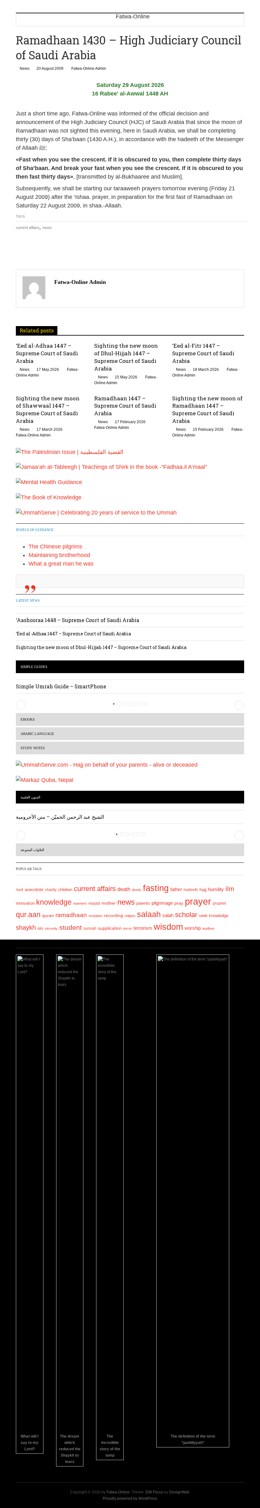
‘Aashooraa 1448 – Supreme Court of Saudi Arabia (77, 620)
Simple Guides (34, 667)
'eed (19, 890)
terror (127, 928)
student (70, 927)
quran (48, 915)
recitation (95, 916)
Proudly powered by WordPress (130, 1498)
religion (130, 916)
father (176, 889)
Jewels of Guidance (35, 530)
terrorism (142, 928)
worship (193, 928)
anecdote (34, 889)
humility (216, 889)
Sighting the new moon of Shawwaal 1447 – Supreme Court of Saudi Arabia (48, 409)
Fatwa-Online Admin (88, 68)
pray (178, 903)
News (24, 68)
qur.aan (28, 914)
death (123, 889)
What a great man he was (61, 564)
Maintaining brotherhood (59, 555)
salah (167, 915)
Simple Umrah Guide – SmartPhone (61, 686)
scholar (186, 915)
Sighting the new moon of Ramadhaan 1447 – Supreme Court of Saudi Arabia (207, 409)
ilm (229, 888)
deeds (136, 890)
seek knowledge (213, 915)
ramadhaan (71, 914)
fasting (156, 888)
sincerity (51, 928)
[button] (20, 705)
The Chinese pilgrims (55, 546)
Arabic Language (37, 734)
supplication (110, 928)
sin (40, 928)
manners (80, 903)
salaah (149, 914)
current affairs (27, 228)
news (47, 228)
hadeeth (191, 890)
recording (113, 915)
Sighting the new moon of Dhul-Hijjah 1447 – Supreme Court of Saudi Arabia (126, 357)
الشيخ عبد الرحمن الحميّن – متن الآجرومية (60, 816)
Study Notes (33, 748)
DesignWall (179, 1492)
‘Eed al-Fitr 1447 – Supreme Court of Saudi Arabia (203, 353)
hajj (202, 889)
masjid (94, 903)
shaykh (26, 927)
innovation (25, 903)
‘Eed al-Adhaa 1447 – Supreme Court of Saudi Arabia (47, 353)
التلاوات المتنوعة (32, 850)
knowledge (54, 902)
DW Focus (154, 1492)
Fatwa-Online (118, 1492)
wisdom (168, 927)
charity (50, 890)
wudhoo (208, 928)
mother (108, 903)
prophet (219, 903)
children (65, 890)
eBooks (28, 719)
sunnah (89, 928)
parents (143, 903)
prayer (198, 901)
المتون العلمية (30, 797)
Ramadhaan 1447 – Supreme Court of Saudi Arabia (125, 406)
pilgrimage (162, 903)
